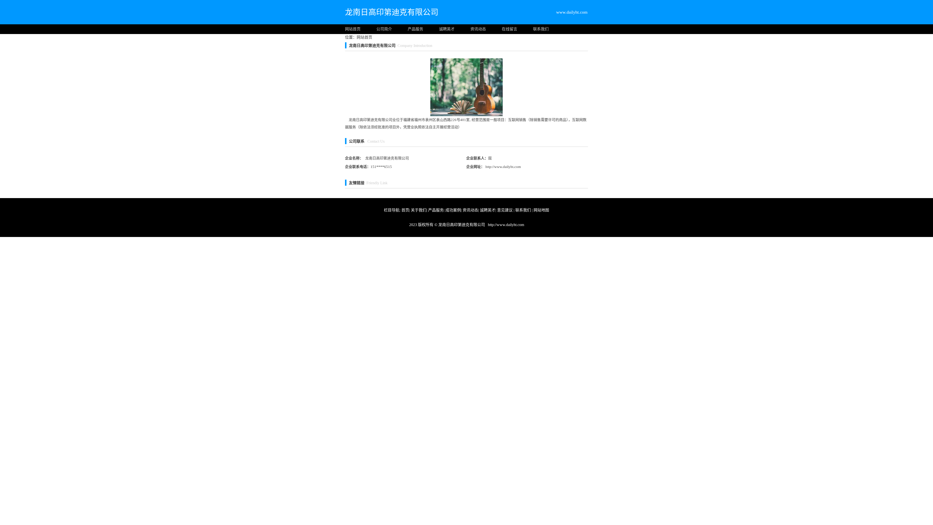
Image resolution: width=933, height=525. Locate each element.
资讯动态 (478, 29)
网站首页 (353, 29)
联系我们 (541, 29)
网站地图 (541, 210)
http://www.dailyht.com (502, 167)
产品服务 (415, 29)
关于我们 (418, 210)
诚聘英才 (447, 29)
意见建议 (505, 210)
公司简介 (384, 29)
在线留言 (509, 29)
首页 (405, 210)
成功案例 (453, 210)
